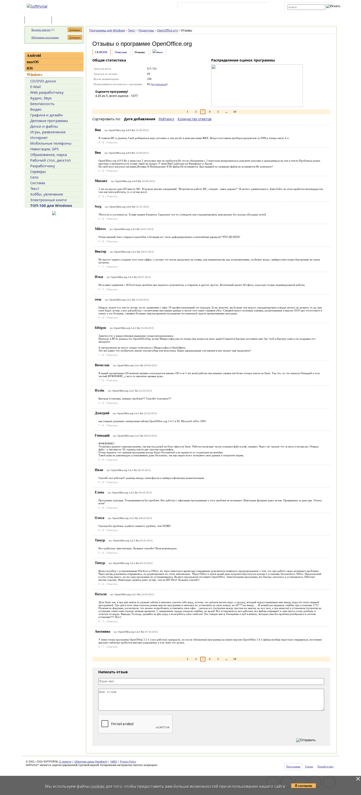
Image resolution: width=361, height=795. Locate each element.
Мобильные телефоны (50, 143)
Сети (34, 177)
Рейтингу (166, 119)
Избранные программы (45, 37)
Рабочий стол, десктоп (50, 160)
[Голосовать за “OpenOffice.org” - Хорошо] (121, 102)
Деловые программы (49, 120)
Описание (121, 52)
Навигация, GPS (44, 148)
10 (234, 111)
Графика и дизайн (46, 114)
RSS (261, 7)
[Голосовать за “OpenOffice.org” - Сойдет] (113, 102)
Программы (39, 20)
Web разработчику (47, 92)
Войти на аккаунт (193, 7)
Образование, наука (48, 154)
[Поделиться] (158, 52)
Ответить (112, 142)
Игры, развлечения (47, 131)
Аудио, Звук (41, 97)
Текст (34, 188)
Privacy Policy (128, 761)
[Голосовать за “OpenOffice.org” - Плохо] (106, 102)
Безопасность (42, 103)
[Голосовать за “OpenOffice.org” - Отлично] (128, 102)
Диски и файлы (44, 126)
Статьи (63, 20)
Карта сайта (247, 7)
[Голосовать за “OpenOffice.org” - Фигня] (99, 102)
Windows (34, 74)
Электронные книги (48, 199)
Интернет (39, 137)
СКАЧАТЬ (101, 52)
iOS (30, 68)
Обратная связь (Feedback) (90, 761)
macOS (33, 61)
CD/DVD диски (43, 80)
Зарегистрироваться (221, 7)
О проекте (65, 761)
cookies (98, 786)
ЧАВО (113, 761)
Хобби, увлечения (46, 194)
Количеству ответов (194, 119)
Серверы (38, 171)
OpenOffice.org (172, 43)
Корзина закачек (40, 29)
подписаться (159, 84)
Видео (36, 109)
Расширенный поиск (301, 11)
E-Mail (35, 86)
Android (34, 55)
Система (37, 182)
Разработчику (42, 165)
